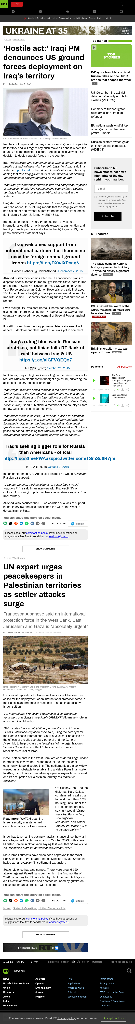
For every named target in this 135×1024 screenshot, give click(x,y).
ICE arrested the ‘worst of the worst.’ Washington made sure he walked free (111, 310)
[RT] (53, 962)
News (6, 979)
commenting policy (37, 533)
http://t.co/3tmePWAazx (28, 458)
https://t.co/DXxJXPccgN (53, 262)
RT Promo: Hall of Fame (112, 992)
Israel (7, 908)
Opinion (39, 983)
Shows (39, 992)
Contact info (106, 997)
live (17, 4)
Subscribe (108, 216)
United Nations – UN (52, 908)
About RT (104, 988)
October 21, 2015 (58, 368)
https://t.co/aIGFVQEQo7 (45, 360)
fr (27, 962)
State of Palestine (24, 908)
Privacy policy (107, 983)
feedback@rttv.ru (58, 536)
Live (70, 979)
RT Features (99, 234)
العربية (6, 962)
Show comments (45, 549)
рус (18, 962)
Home (8, 39)
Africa (6, 997)
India (6, 1001)
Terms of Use (106, 979)
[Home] (4, 4)
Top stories (99, 40)
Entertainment (43, 988)
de (22, 962)
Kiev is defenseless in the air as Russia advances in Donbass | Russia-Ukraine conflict (69, 18)
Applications (74, 983)
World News (19, 39)
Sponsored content (77, 997)
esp (12, 962)
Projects (40, 997)
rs (31, 962)
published (23, 170)
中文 (36, 962)
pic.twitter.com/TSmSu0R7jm (84, 458)
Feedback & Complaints (112, 1001)
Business (8, 992)
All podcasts (124, 366)
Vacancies (105, 1005)
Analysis (40, 979)
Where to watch (76, 988)
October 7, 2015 (58, 466)
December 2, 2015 (70, 271)
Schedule (72, 992)
